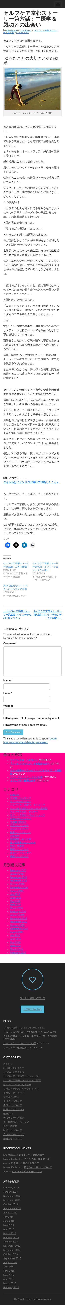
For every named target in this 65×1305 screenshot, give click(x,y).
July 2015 (15, 935)
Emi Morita (11, 30)
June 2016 (15, 897)
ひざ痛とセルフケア (20, 798)
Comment (10, 643)
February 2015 (18, 952)
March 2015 (16, 949)
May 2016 (15, 901)
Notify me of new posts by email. (26, 725)
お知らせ (14, 794)
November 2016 (18, 880)
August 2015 (16, 932)
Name (7, 680)
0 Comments (22, 32)
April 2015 (15, 945)
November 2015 (18, 921)
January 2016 (17, 915)
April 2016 (15, 904)
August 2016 (16, 891)
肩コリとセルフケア (20, 853)
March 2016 (16, 908)
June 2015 (15, 939)
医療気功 (14, 835)
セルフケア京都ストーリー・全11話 (28, 808)
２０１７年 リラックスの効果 (26, 777)
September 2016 (19, 887)
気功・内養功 (17, 846)
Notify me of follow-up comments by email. (33, 718)
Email (7, 693)
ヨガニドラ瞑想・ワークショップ (27, 815)
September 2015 (19, 928)
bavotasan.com (43, 1299)
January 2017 (17, 873)
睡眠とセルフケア (19, 849)
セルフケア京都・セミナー (24, 811)
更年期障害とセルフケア (23, 842)
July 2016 (15, 894)
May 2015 (15, 942)
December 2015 (18, 918)
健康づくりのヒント (20, 832)
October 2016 (17, 884)
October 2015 (17, 925)
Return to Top (33, 1009)
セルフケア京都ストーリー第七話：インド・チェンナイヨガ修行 (45, 566)
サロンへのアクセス (20, 801)
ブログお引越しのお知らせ (24, 760)
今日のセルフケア (19, 825)
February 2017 (18, 870)
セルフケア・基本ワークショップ (27, 805)
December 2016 (18, 877)
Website (8, 705)
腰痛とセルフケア (19, 856)
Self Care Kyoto (32, 998)
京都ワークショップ (20, 818)
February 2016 (18, 911)
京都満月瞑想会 (18, 822)
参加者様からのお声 (20, 839)
